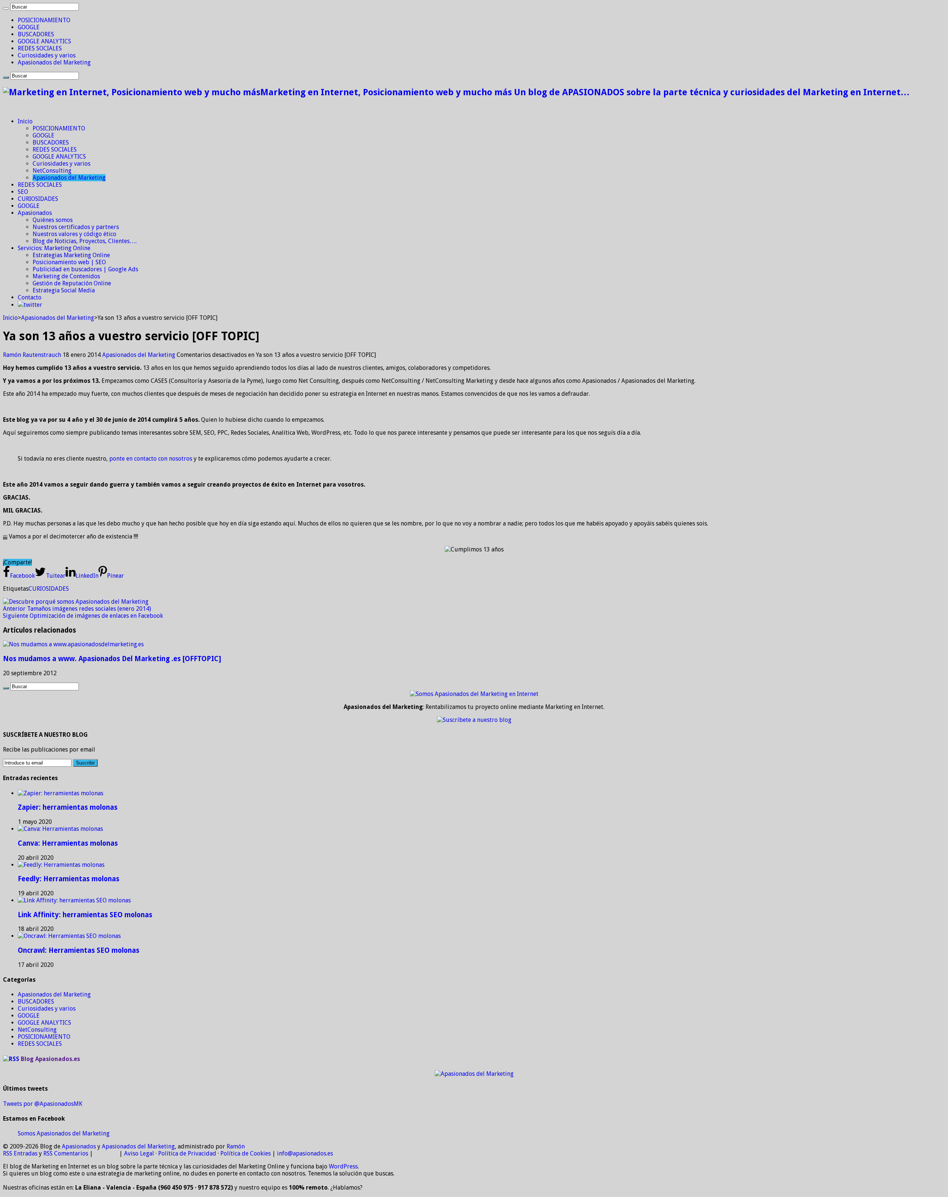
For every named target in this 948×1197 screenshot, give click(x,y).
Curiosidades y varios (47, 55)
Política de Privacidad (187, 1153)
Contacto (29, 297)
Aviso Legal (139, 1153)
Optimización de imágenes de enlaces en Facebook (83, 615)
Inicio (25, 121)
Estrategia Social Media (64, 290)
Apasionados (35, 212)
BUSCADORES (36, 34)
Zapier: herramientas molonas (67, 807)
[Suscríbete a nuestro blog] (474, 719)
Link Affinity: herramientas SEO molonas (85, 915)
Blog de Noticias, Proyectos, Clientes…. (85, 241)
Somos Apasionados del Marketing (64, 1133)
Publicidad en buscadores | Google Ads (85, 269)
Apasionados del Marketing (54, 62)
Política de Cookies (245, 1153)
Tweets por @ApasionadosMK (42, 1103)
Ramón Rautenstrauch (33, 354)
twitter (33, 304)
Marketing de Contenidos (66, 276)
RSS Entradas (20, 1153)
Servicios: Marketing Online (54, 248)
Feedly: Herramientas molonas (68, 879)
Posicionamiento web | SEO (69, 262)
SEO (23, 191)
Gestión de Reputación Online (72, 283)
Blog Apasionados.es (50, 1058)
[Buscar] (6, 8)
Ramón (236, 1146)
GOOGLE (29, 27)
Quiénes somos (53, 219)
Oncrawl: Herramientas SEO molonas (78, 950)
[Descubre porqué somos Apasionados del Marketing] (75, 601)
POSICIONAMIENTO (44, 20)
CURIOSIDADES (38, 198)
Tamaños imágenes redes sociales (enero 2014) (77, 608)
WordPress (343, 1166)
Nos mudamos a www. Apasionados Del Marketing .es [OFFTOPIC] (112, 659)
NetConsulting (52, 170)
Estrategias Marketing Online (71, 255)
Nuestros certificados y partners (76, 227)
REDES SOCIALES (40, 48)
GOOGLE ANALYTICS (44, 41)
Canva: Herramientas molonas (68, 843)
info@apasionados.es (305, 1153)
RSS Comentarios (65, 1153)
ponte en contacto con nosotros (150, 458)
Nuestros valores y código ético (74, 234)
